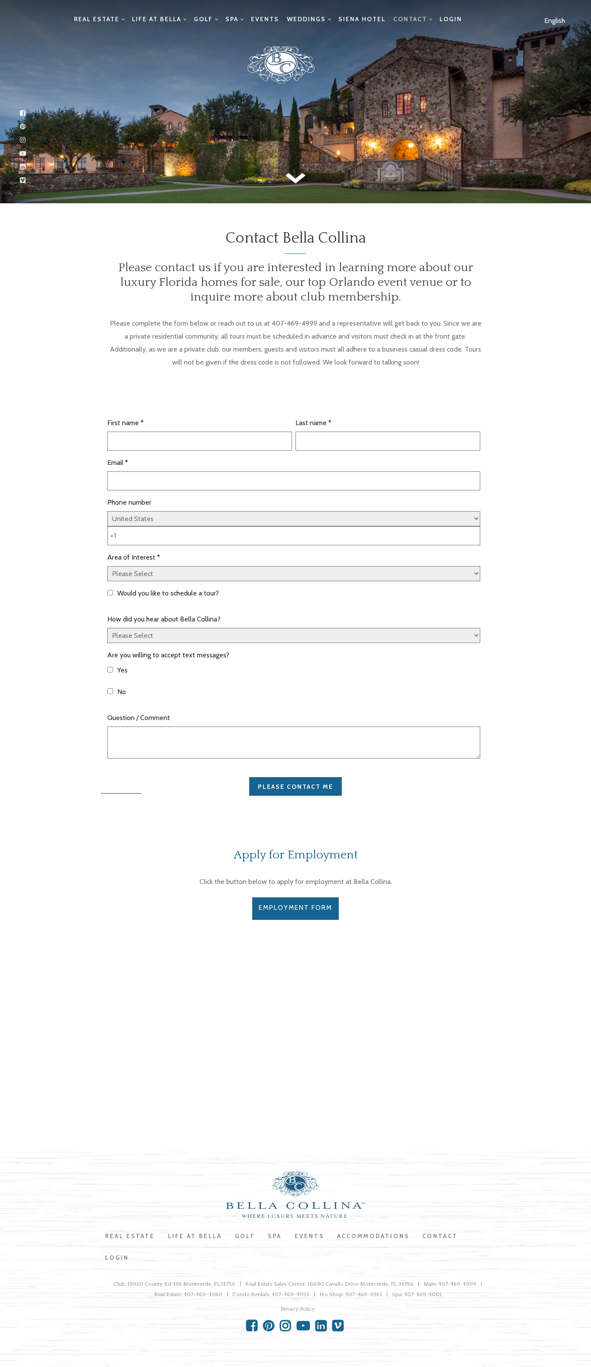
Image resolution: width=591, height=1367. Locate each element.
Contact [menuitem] (410, 19)
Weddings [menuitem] (306, 19)
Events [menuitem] (265, 19)
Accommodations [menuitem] (373, 1236)
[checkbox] (293, 682)
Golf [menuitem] (203, 19)
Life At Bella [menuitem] (195, 1236)
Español (547, 40)
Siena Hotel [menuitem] (361, 19)
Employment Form (295, 908)
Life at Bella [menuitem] (156, 19)
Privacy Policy (297, 1309)
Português (550, 66)
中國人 (545, 92)
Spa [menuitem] (231, 19)
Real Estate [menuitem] (96, 19)
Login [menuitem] (451, 19)
